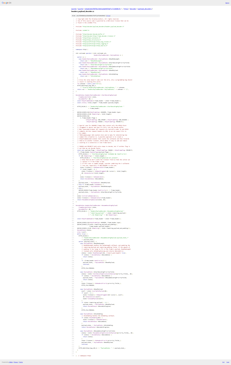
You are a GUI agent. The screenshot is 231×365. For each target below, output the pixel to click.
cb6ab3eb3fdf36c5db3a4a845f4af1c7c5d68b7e (102, 9)
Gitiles (11, 362)
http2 (126, 9)
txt (223, 362)
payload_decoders (145, 9)
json (227, 362)
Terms (21, 362)
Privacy (16, 362)
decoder (133, 9)
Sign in (227, 3)
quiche (73, 9)
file (108, 15)
